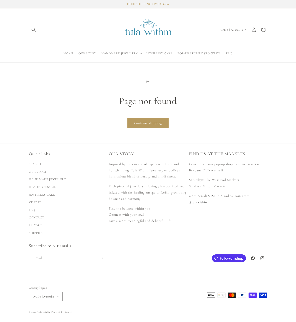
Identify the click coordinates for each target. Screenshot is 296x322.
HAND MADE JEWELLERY (47, 179)
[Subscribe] (102, 258)
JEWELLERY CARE (42, 195)
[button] (33, 29)
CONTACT (36, 217)
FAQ (32, 210)
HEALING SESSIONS (43, 187)
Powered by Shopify (62, 312)
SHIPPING (36, 233)
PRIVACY (35, 225)
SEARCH (35, 164)
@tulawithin (198, 202)
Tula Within (44, 312)
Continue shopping (148, 123)
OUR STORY (38, 172)
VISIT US (35, 202)
